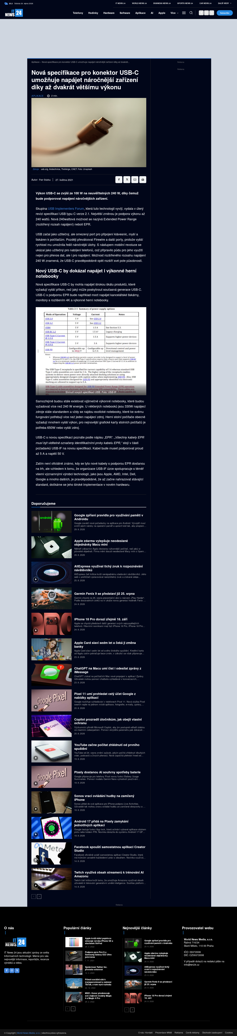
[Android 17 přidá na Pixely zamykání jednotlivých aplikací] (51, 828)
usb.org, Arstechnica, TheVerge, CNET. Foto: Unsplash (66, 169)
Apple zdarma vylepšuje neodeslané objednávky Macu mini (101, 543)
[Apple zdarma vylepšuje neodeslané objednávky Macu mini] (51, 547)
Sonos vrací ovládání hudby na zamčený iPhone (104, 798)
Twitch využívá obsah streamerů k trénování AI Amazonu (109, 874)
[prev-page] (33, 896)
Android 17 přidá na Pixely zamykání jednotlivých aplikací (101, 823)
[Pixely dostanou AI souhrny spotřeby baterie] (51, 777)
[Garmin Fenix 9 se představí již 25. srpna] (51, 598)
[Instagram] (206, 12)
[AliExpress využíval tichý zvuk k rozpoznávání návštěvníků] (51, 573)
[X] (211, 12)
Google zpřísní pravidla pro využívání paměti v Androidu (108, 517)
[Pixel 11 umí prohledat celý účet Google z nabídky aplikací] (51, 700)
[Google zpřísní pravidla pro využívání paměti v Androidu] (51, 522)
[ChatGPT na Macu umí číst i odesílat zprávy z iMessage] (51, 675)
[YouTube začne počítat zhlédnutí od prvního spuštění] (51, 751)
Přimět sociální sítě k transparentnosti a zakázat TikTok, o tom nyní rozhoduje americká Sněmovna (99, 983)
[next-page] (39, 896)
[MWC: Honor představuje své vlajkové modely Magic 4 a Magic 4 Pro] (74, 997)
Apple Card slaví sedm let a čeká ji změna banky (105, 644)
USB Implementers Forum (66, 208)
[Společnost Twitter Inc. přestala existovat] (74, 970)
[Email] (134, 179)
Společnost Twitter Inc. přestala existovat (96, 968)
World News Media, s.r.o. (28, 1032)
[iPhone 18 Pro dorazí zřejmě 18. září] (51, 624)
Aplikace (35, 61)
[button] (191, 12)
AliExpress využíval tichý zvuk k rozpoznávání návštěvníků (108, 568)
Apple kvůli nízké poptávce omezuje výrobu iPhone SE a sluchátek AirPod (99, 941)
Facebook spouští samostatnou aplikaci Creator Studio (109, 849)
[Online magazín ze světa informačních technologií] (9, 12)
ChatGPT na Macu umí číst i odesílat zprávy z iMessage (107, 670)
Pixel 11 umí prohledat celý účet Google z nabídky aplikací (105, 695)
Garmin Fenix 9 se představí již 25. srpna (104, 593)
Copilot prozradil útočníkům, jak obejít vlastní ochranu (108, 721)
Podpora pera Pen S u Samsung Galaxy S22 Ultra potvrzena (98, 955)
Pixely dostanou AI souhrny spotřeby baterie (107, 772)
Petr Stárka (44, 179)
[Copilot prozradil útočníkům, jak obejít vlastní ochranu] (51, 726)
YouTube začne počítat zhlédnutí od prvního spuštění (106, 747)
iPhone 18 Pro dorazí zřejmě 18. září (100, 619)
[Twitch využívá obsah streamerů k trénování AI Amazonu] (51, 879)
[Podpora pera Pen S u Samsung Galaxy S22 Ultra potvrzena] (74, 956)
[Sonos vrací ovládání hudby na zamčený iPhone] (51, 802)
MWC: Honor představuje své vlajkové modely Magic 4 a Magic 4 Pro (98, 996)
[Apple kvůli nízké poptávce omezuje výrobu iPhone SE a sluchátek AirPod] (74, 942)
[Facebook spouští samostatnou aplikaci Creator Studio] (51, 853)
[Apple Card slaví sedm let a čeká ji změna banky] (51, 649)
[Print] (142, 179)
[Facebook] (201, 12)
